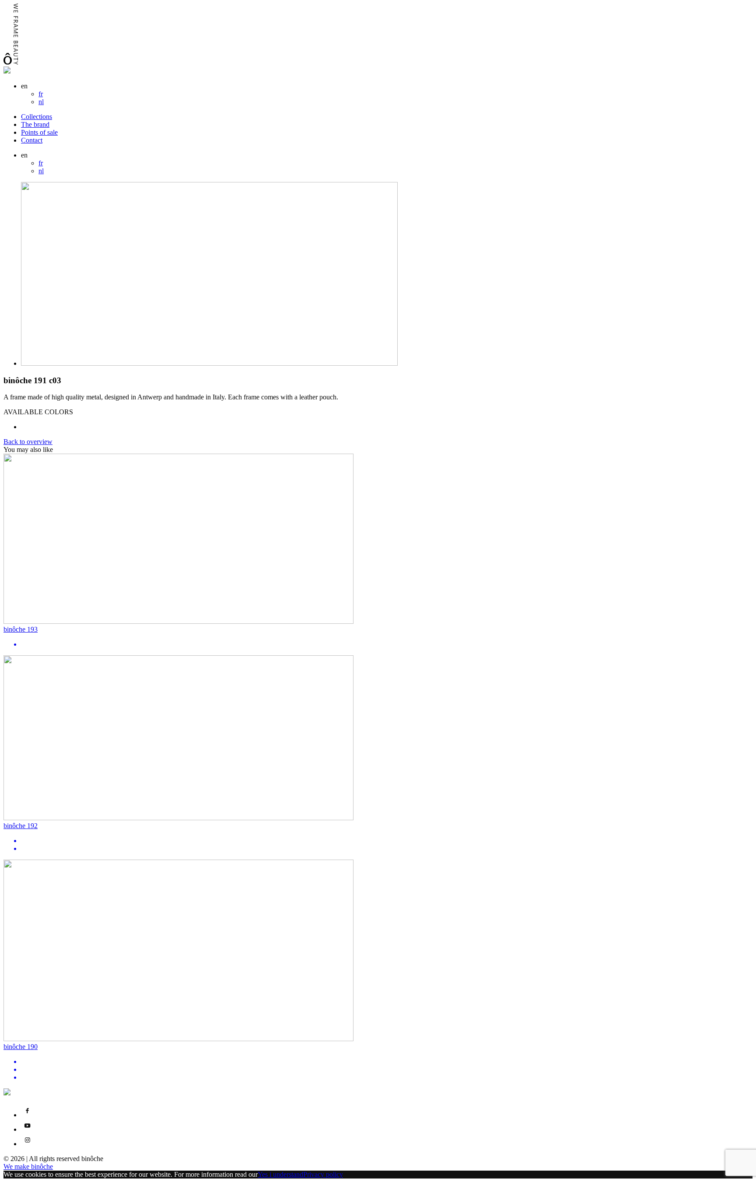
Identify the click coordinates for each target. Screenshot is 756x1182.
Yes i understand (280, 1174)
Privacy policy (323, 1174)
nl (41, 101)
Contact (31, 140)
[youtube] (27, 1129)
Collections (36, 116)
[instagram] (27, 1143)
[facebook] (27, 1115)
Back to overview (28, 441)
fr (40, 94)
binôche (28, 1166)
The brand (35, 124)
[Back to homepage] (7, 71)
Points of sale (39, 132)
